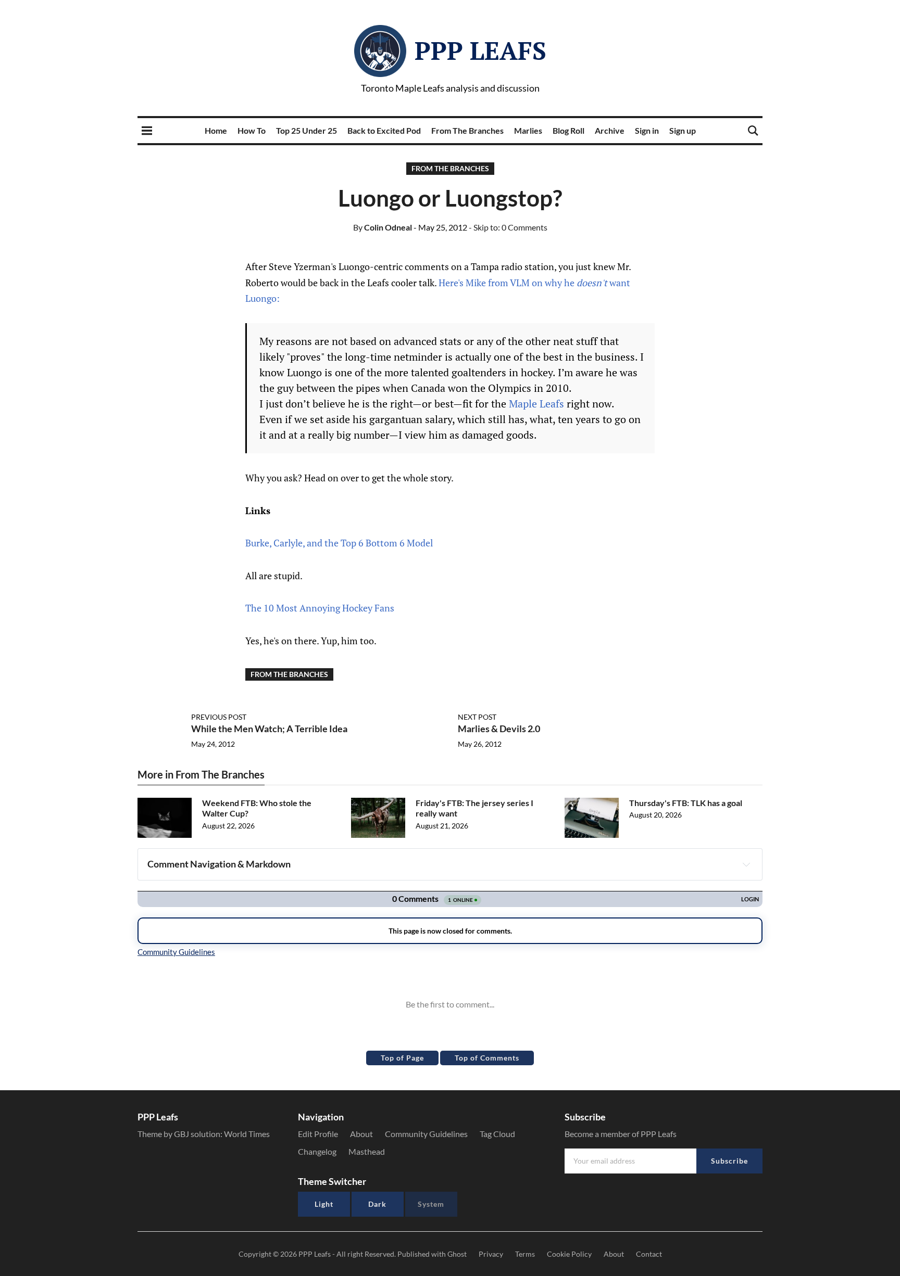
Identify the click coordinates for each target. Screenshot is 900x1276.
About (361, 1134)
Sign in (647, 130)
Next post (477, 716)
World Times (247, 1134)
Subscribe (729, 1160)
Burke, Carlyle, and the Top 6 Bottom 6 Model (339, 543)
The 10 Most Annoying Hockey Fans (319, 608)
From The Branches (467, 130)
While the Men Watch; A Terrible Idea (269, 728)
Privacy (491, 1253)
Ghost (457, 1253)
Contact (649, 1253)
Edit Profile (318, 1134)
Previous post (218, 716)
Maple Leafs (536, 404)
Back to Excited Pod (384, 130)
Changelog (317, 1151)
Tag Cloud (497, 1134)
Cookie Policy (569, 1253)
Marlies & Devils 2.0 (499, 728)
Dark (377, 1204)
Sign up (682, 130)
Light (324, 1204)
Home (216, 130)
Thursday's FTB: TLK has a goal (685, 803)
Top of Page (402, 1057)
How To (252, 130)
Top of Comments (487, 1057)
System (431, 1204)
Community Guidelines (426, 1134)
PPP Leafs (480, 50)
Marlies (528, 130)
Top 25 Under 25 (306, 130)
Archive (609, 130)
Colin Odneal (382, 227)
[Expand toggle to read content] (746, 864)
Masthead (366, 1151)
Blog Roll (568, 130)
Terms (525, 1253)
